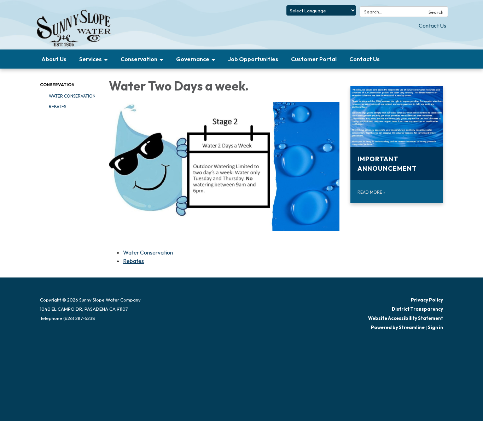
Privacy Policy (427, 300)
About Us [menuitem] (53, 59)
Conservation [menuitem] (139, 59)
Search (436, 12)
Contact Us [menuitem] (364, 59)
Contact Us (432, 25)
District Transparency (417, 309)
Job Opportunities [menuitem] (253, 59)
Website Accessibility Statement (405, 318)
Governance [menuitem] (192, 59)
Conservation (57, 84)
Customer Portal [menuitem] (314, 59)
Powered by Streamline (398, 327)
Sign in (435, 327)
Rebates (57, 106)
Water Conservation (72, 96)
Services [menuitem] (90, 59)
